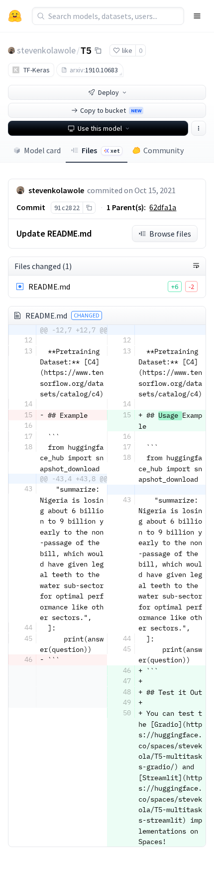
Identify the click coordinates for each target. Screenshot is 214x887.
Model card (42, 150)
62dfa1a (162, 207)
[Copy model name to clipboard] (98, 50)
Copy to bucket (110, 110)
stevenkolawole (46, 50)
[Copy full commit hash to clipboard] (89, 207)
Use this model (100, 128)
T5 (86, 49)
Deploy (108, 92)
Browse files (170, 234)
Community (163, 150)
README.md (49, 287)
